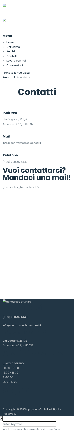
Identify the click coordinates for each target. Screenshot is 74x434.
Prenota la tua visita (16, 73)
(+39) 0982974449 (15, 317)
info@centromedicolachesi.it (22, 325)
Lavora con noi (16, 60)
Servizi (10, 51)
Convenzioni (14, 65)
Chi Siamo (13, 47)
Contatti (12, 56)
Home (10, 42)
